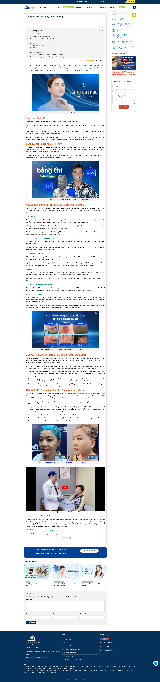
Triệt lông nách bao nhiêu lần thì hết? (126, 29)
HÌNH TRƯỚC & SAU (70, 653)
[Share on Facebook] (58, 538)
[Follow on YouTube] (103, 1)
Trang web (83, 614)
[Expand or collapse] (103, 30)
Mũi (59, 7)
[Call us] (104, 639)
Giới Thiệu (43, 7)
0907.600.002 (131, 1)
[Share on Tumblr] (73, 538)
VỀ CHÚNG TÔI (68, 656)
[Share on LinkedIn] (70, 538)
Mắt (51, 7)
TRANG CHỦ (67, 639)
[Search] (134, 7)
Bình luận (29, 599)
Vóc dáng (79, 7)
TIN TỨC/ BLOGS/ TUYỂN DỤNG (73, 659)
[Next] (106, 577)
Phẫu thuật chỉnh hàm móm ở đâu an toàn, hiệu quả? (125, 42)
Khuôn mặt (68, 7)
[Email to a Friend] (64, 538)
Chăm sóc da (91, 7)
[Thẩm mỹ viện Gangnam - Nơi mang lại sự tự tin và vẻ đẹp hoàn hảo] (30, 7)
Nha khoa (103, 7)
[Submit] (134, 15)
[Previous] (24, 577)
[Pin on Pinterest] (67, 538)
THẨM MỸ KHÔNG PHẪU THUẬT (73, 649)
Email (54, 614)
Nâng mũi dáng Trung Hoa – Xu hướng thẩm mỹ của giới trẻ (126, 24)
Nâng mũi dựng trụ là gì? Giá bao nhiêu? (125, 47)
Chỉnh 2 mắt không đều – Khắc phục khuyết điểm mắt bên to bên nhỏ (126, 36)
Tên (27, 614)
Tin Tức (122, 7)
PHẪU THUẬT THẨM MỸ (71, 646)
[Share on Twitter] (61, 538)
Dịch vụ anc (67, 642)
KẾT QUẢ (112, 7)
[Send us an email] (101, 1)
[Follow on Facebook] (100, 1)
